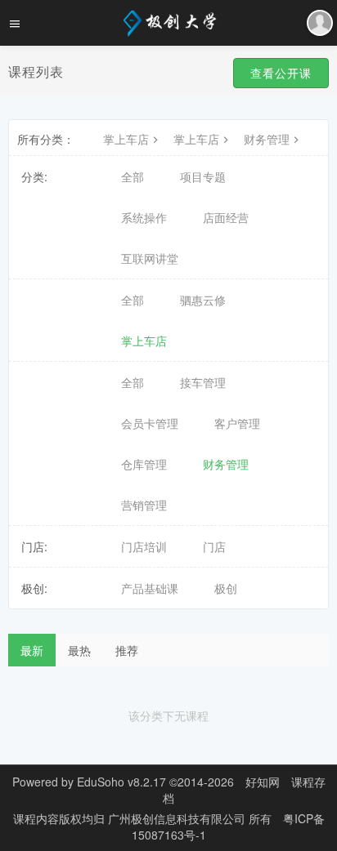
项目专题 (203, 176)
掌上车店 (126, 139)
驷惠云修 (203, 300)
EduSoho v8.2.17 (121, 781)
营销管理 (144, 505)
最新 (31, 650)
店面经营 (226, 217)
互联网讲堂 (149, 258)
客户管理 (237, 423)
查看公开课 (281, 73)
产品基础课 (149, 588)
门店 (214, 546)
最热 (79, 650)
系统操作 (144, 217)
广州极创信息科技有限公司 (178, 818)
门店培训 (144, 546)
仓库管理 (144, 464)
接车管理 (203, 382)
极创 (225, 588)
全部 (132, 176)
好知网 (262, 781)
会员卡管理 (149, 423)
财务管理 (267, 139)
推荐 (126, 650)
